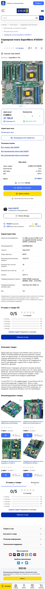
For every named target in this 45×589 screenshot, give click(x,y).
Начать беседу (23, 216)
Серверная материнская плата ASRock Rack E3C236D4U (11, 422)
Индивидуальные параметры (24, 138)
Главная (4, 25)
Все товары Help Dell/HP (10, 147)
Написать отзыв (22, 337)
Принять (22, 578)
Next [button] (41, 82)
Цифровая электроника (29, 25)
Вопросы (35, 483)
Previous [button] (3, 82)
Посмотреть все (7, 132)
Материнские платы (11, 31)
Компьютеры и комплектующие (15, 28)
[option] (22, 82)
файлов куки (6, 575)
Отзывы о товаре (13, 483)
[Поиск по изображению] (36, 18)
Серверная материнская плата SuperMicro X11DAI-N (11, 462)
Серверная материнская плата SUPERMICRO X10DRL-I (33, 462)
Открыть (38, 3)
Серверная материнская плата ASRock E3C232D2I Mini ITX (33, 422)
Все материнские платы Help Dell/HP (15, 151)
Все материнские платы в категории (15, 155)
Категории (13, 25)
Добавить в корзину (24, 188)
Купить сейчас (24, 193)
